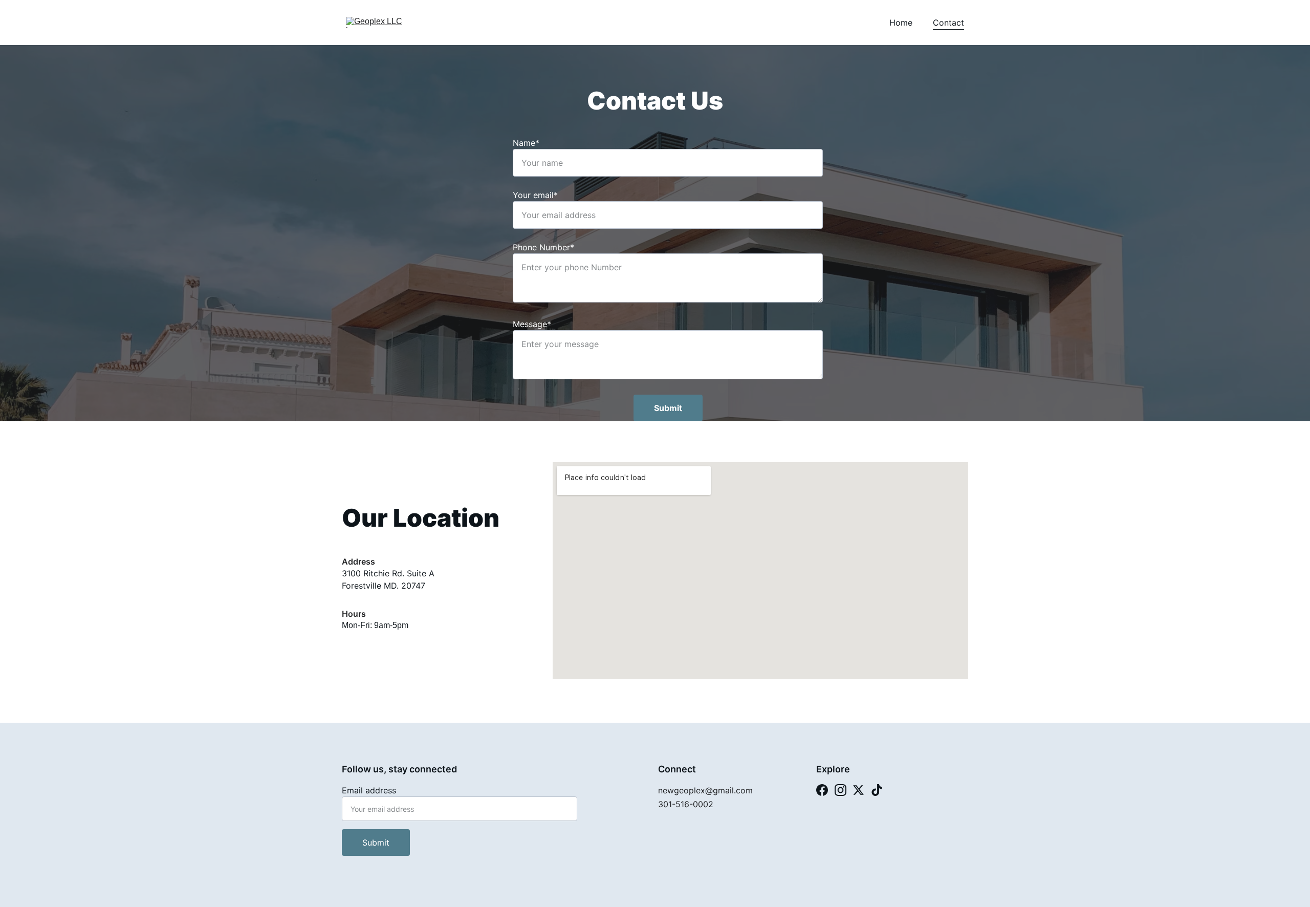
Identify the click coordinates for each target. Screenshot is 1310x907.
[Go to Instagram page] (840, 790)
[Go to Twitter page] (858, 790)
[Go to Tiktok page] (877, 790)
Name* (526, 143)
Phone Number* (543, 247)
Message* (532, 324)
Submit (668, 408)
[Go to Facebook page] (822, 790)
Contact (948, 22)
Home (900, 22)
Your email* (535, 195)
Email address (369, 790)
